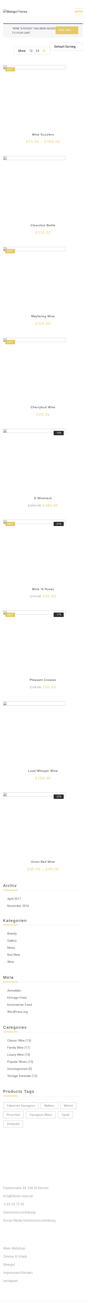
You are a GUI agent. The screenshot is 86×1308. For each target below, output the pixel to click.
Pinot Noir (13, 1115)
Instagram (10, 1281)
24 (37, 50)
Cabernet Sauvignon (21, 1106)
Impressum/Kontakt (18, 1273)
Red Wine (13, 955)
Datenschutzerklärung (19, 1212)
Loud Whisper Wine (43, 770)
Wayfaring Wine (43, 316)
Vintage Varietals (19, 1076)
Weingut (9, 1265)
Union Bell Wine (43, 861)
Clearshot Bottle (43, 225)
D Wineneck (43, 498)
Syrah (66, 1115)
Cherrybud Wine (43, 407)
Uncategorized (17, 1069)
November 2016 (18, 906)
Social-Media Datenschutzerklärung (29, 1220)
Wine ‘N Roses (43, 589)
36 (44, 50)
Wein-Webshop (14, 1248)
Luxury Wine (15, 1055)
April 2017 (14, 899)
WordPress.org (17, 1012)
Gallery (11, 940)
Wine (10, 962)
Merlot (68, 1106)
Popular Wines (17, 1062)
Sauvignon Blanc (40, 1115)
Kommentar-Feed (19, 1005)
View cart (65, 30)
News (11, 948)
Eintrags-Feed (17, 998)
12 (31, 50)
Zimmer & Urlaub (15, 1256)
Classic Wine (16, 1040)
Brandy (12, 933)
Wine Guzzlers (43, 134)
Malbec (49, 1106)
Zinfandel (13, 1124)
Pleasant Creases (43, 679)
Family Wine (15, 1047)
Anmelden (14, 990)
